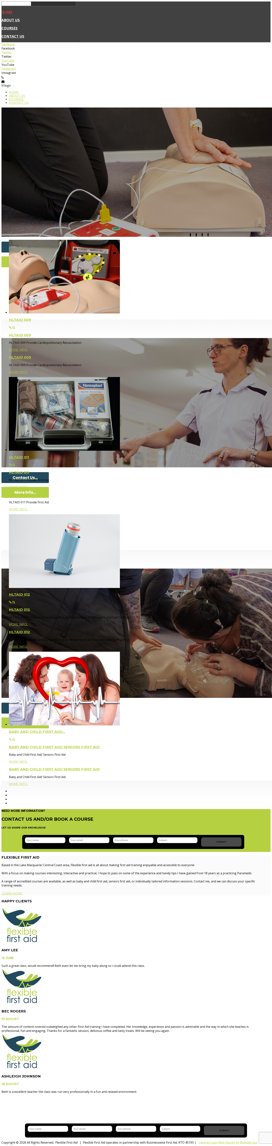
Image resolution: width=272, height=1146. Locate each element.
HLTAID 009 (20, 320)
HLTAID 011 (19, 457)
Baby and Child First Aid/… (37, 732)
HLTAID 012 (19, 594)
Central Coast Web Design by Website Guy (228, 1142)
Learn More (11, 893)
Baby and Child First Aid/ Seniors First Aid (54, 747)
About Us (10, 20)
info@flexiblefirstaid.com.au (23, 81)
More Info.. (18, 350)
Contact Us (12, 36)
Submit (221, 841)
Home (6, 12)
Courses (9, 28)
